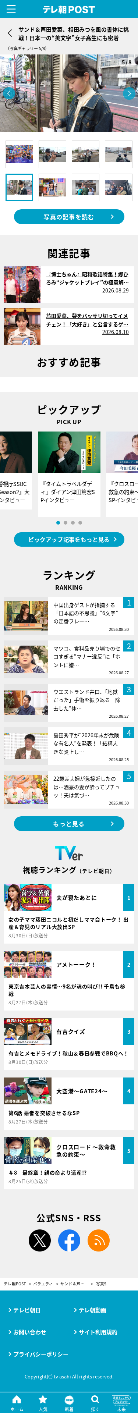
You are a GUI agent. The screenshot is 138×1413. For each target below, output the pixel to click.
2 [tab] (65, 523)
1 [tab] (58, 523)
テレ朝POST (69, 10)
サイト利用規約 (98, 1332)
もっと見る (69, 823)
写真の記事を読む (68, 216)
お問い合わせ (29, 1332)
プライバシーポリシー (40, 1354)
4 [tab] (80, 523)
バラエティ (43, 1284)
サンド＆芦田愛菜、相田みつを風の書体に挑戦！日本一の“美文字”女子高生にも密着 (76, 1284)
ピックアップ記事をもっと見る (69, 539)
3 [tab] (73, 523)
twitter (40, 1240)
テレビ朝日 (27, 1310)
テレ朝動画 (92, 1310)
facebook (69, 1240)
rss (99, 1240)
